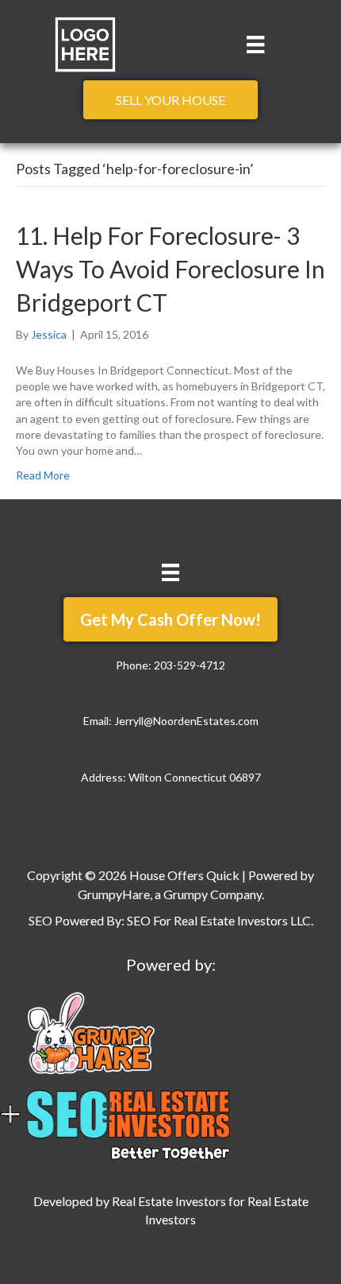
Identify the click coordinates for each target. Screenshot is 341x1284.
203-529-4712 (189, 665)
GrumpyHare (114, 894)
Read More (43, 475)
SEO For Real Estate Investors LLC (219, 920)
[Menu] (255, 44)
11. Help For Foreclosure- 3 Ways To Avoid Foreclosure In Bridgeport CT (170, 268)
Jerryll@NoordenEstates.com (186, 720)
